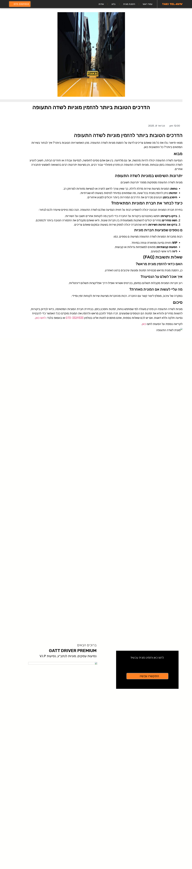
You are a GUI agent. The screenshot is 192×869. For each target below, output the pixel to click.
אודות (101, 4)
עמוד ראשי (147, 4)
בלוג (113, 4)
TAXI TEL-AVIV (172, 4)
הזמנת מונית (129, 4)
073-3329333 (74, 318)
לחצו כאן (40, 318)
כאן (144, 324)
